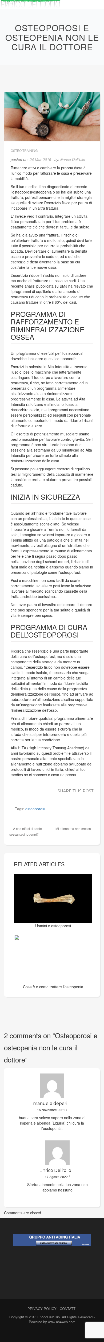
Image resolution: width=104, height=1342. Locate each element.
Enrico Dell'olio (72, 159)
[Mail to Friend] (89, 796)
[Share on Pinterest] (65, 796)
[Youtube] (60, 1333)
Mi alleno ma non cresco (73, 828)
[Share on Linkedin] (57, 796)
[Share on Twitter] (41, 796)
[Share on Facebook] (33, 796)
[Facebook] (41, 1333)
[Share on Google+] (49, 796)
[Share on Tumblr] (81, 796)
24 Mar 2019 (40, 159)
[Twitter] (50, 1333)
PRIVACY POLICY (42, 1308)
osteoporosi (35, 808)
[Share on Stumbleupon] (73, 796)
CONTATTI (68, 1308)
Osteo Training (24, 150)
